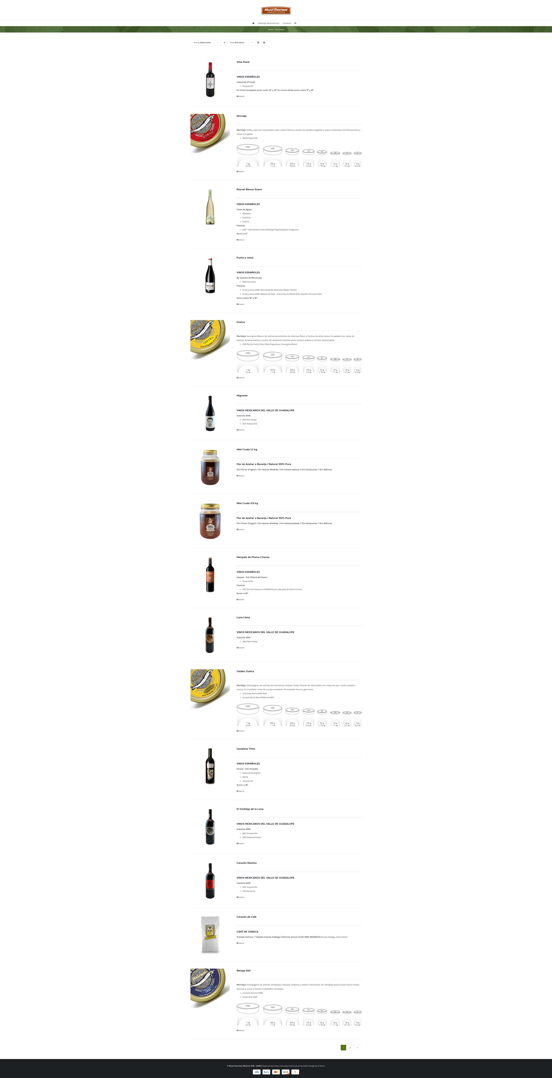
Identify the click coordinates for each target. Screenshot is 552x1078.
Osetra (241, 322)
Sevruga (242, 116)
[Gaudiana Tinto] (210, 766)
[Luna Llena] (210, 635)
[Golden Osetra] (210, 689)
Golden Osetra (245, 671)
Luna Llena (243, 617)
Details (241, 96)
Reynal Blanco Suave (249, 189)
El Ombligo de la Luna (250, 809)
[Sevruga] (210, 133)
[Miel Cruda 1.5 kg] (210, 467)
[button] (295, 23)
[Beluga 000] (210, 988)
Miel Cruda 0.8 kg (247, 503)
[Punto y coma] (210, 275)
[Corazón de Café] (210, 934)
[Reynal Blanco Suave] (210, 207)
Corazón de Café (246, 917)
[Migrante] (210, 413)
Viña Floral (243, 62)
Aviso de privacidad (298, 1066)
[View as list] (264, 42)
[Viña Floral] (210, 79)
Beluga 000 (244, 970)
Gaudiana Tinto (246, 748)
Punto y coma (245, 257)
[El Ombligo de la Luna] (210, 826)
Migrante (242, 395)
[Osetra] (210, 339)
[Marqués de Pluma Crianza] (210, 574)
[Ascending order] (224, 43)
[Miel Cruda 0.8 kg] (210, 521)
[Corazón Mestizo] (210, 880)
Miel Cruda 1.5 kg (247, 449)
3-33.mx (321, 1066)
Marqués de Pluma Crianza (253, 557)
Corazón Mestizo (247, 863)
